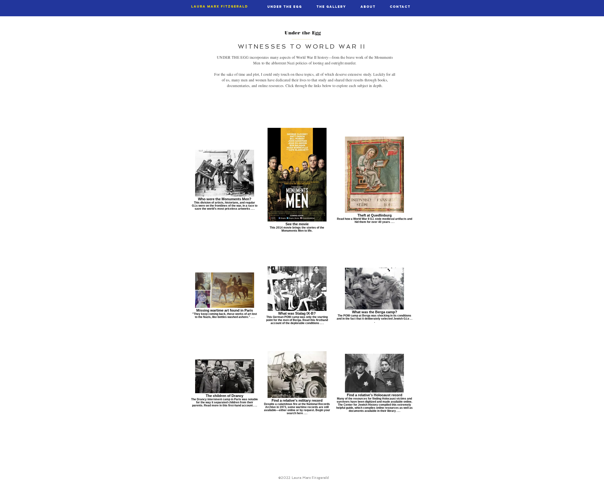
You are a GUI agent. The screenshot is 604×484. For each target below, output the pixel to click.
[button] (284, 6)
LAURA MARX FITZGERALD (219, 6)
